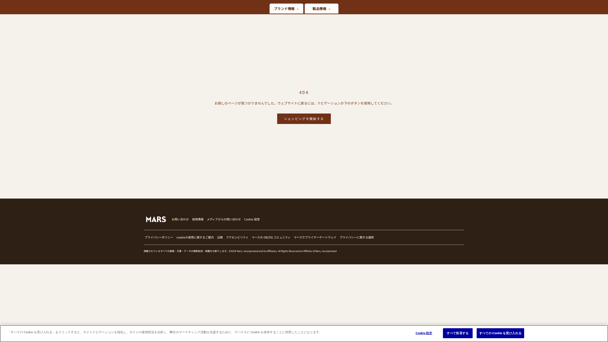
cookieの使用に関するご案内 (195, 237)
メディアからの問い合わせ (224, 219)
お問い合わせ (180, 219)
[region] (304, 333)
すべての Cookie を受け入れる (500, 333)
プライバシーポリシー (159, 237)
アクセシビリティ (237, 237)
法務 (220, 237)
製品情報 (319, 8)
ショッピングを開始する (304, 118)
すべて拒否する (458, 333)
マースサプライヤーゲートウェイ (315, 237)
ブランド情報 (284, 8)
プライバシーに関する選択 (357, 237)
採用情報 (198, 219)
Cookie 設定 (252, 219)
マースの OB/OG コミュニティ (271, 237)
